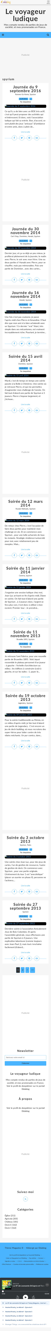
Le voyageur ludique (25, 15)
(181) (11, 1222)
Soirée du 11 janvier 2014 (25, 570)
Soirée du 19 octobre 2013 (25, 698)
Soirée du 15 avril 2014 (25, 358)
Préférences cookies (42, 1264)
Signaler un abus (10, 1261)
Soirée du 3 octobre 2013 (25, 839)
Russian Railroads (22, 509)
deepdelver (27, 1086)
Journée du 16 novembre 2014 (25, 295)
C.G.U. (20, 1261)
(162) (11, 1225)
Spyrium (33, 94)
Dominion (23, 236)
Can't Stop (15, 236)
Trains (29, 845)
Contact (40, 1258)
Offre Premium (6, 1264)
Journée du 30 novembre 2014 (25, 231)
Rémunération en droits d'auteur (34, 1261)
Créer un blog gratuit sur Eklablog (16, 1258)
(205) (11, 1219)
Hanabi (30, 236)
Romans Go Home (22, 94)
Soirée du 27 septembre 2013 (25, 906)
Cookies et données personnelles (23, 1264)
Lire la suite (25, 132)
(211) (10, 1216)
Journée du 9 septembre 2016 (25, 89)
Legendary (22, 703)
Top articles (32, 1258)
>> (32, 970)
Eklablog (42, 1248)
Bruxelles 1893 (22, 639)
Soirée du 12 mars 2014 (25, 503)
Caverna (22, 576)
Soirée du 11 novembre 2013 (25, 634)
